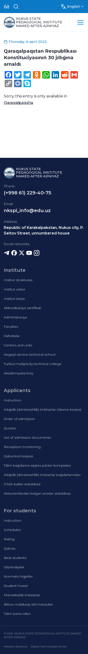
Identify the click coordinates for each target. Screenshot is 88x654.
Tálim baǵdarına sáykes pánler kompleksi (37, 465)
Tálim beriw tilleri (17, 614)
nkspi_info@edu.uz (27, 210)
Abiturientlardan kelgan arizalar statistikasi (37, 493)
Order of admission (19, 419)
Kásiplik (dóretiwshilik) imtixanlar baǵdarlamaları (42, 475)
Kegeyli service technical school (29, 354)
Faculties (11, 326)
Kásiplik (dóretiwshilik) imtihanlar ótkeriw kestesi (42, 409)
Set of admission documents (27, 437)
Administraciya (15, 317)
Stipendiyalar (14, 567)
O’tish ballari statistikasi (22, 484)
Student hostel (16, 586)
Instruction (12, 400)
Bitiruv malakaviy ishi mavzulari (28, 604)
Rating (9, 539)
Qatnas (9, 548)
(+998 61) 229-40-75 (27, 193)
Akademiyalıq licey (18, 373)
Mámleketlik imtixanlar (22, 595)
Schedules (12, 530)
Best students (15, 558)
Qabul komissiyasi (18, 456)
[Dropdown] (6, 6)
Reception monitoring (22, 447)
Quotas (10, 428)
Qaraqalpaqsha (18, 102)
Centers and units (18, 345)
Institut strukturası (18, 280)
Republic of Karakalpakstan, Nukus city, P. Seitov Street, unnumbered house (44, 230)
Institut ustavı (14, 289)
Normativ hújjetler (18, 576)
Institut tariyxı (14, 298)
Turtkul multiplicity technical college (32, 364)
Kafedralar (12, 336)
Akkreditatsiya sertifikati (22, 308)
